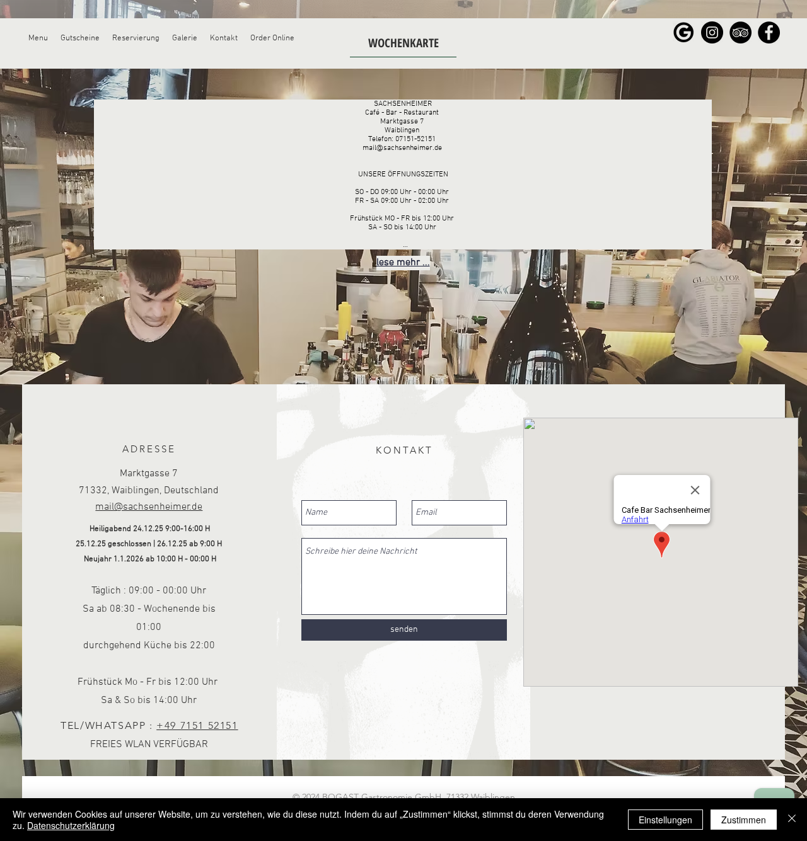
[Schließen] (791, 819)
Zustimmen (743, 819)
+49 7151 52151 (197, 725)
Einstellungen (665, 819)
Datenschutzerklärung (71, 825)
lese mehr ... (403, 262)
